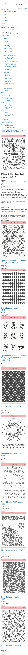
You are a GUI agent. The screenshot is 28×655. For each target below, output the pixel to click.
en (26, 1)
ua (24, 1)
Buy (3, 366)
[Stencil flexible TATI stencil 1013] (13, 152)
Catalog (4, 130)
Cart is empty (23, 8)
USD (26, 2)
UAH (23, 2)
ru (23, 1)
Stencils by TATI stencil (12, 130)
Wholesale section (6, 6)
